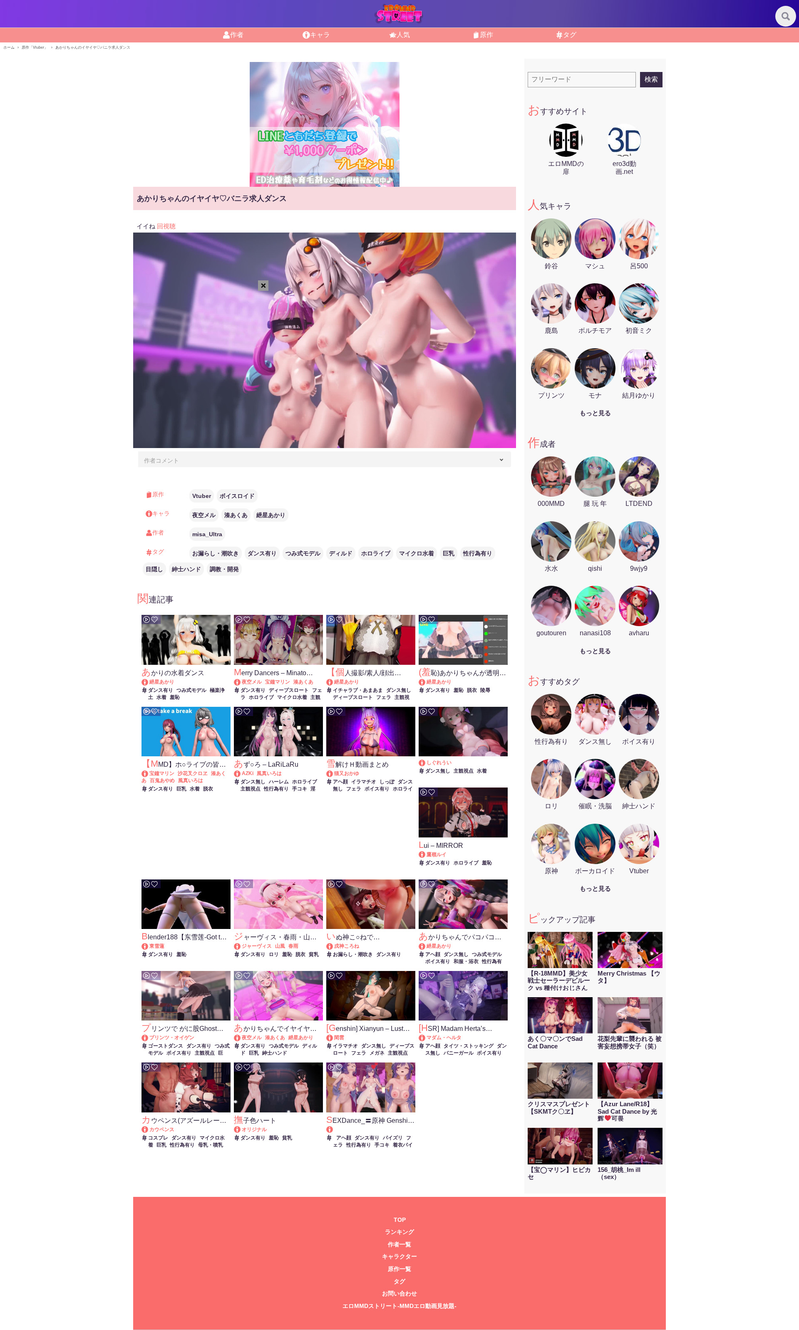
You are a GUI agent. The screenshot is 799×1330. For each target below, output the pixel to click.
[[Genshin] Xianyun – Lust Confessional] (333, 1037)
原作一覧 (399, 1269)
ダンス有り (262, 553)
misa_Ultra (207, 534)
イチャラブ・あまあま (358, 690)
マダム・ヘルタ (444, 1037)
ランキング (399, 1232)
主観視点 (251, 789)
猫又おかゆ (346, 773)
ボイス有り (377, 789)
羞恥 (175, 697)
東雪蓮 (156, 946)
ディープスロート (289, 690)
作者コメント (161, 460)
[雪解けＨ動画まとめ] (333, 773)
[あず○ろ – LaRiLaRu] (241, 773)
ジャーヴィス (257, 946)
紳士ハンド (186, 569)
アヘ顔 (340, 782)
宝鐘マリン (277, 682)
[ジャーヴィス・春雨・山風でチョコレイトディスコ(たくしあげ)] (241, 946)
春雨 (293, 946)
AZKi (247, 773)
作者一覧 (399, 1244)
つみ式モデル (302, 553)
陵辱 (485, 690)
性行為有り (477, 553)
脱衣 (472, 690)
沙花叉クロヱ (193, 773)
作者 (236, 34)
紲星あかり (270, 515)
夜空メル (204, 515)
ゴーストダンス (165, 1046)
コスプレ (158, 1138)
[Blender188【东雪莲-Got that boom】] (148, 946)
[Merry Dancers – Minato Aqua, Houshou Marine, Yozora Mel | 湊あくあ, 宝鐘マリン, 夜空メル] (241, 682)
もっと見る (595, 412)
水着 (161, 697)
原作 (486, 34)
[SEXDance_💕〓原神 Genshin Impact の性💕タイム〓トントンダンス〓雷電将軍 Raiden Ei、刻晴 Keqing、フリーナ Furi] (370, 1129)
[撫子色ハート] (241, 1129)
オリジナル (254, 1129)
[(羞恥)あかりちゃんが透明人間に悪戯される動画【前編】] (426, 682)
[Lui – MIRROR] (426, 854)
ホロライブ (375, 553)
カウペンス (161, 1129)
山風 (280, 946)
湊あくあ (236, 515)
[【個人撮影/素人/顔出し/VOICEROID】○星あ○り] (333, 682)
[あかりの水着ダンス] (148, 682)
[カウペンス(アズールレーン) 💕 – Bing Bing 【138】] (148, 1129)
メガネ (377, 1053)
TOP (400, 1220)
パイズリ (393, 1138)
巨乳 (448, 553)
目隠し (154, 569)
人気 (403, 34)
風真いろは (190, 780)
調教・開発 (224, 569)
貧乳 (314, 954)
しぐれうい (439, 762)
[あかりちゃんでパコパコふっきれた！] (426, 946)
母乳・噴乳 (210, 1145)
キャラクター (399, 1256)
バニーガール (459, 1053)
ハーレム (279, 782)
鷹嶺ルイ (437, 854)
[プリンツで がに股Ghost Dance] (148, 1037)
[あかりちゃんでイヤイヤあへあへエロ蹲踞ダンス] (241, 1037)
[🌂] (426, 762)
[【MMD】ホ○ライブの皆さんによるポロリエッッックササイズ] (148, 773)
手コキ (299, 789)
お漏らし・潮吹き (215, 553)
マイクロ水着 (416, 553)
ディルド (340, 553)
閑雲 (339, 1037)
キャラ (320, 34)
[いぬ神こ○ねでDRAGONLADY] (333, 946)
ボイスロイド (237, 496)
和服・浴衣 (466, 961)
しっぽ (387, 782)
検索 (651, 79)
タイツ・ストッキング (469, 1046)
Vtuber (201, 496)
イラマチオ (363, 782)
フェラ (383, 697)
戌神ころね (346, 946)
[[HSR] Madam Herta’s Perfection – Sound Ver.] (426, 1037)
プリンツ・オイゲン (171, 1037)
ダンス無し (398, 690)
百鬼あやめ (162, 780)
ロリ (274, 954)
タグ (569, 34)
